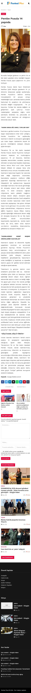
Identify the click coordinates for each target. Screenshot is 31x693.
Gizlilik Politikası (6, 583)
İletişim (3, 587)
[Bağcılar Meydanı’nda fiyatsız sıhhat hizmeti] (7, 398)
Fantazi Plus (4, 690)
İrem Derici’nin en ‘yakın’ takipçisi (13, 549)
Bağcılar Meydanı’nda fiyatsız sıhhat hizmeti (7, 405)
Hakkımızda (4, 578)
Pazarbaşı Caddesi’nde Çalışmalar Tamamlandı (15, 669)
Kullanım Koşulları (6, 585)
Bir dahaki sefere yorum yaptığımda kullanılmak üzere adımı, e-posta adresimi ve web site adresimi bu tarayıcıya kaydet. (15, 453)
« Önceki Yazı (9, 387)
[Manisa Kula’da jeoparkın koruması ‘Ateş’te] (15, 507)
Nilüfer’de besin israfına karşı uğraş (12, 674)
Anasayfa (3, 9)
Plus (5, 26)
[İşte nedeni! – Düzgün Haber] (7, 605)
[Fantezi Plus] (15, 3)
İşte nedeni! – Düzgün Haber (21, 607)
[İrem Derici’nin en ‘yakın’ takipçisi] (15, 537)
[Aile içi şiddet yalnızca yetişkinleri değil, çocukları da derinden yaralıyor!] (23, 398)
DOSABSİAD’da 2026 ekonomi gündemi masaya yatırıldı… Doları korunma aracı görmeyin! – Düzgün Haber (15, 490)
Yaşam (9, 9)
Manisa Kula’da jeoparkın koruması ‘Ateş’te (13, 521)
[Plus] (2, 26)
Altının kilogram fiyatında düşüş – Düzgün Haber (20, 632)
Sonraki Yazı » (21, 387)
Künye (3, 580)
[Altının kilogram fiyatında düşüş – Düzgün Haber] (7, 630)
